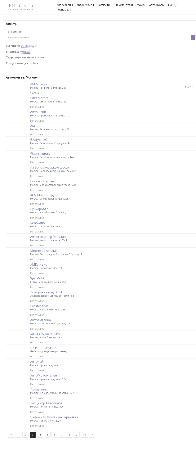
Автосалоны (65, 5)
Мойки (141, 5)
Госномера (64, 9)
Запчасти (104, 5)
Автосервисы (85, 5)
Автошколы (156, 5)
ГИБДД (172, 5)
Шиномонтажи (123, 5)
